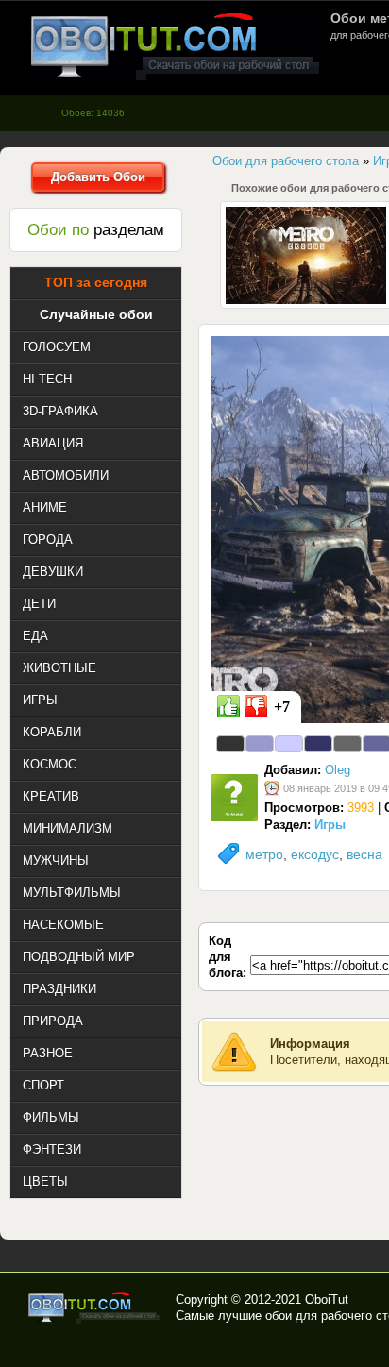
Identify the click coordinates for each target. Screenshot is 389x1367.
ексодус (315, 854)
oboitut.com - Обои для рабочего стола (175, 45)
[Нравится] (228, 706)
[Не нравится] (256, 706)
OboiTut (326, 1299)
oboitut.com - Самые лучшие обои (94, 1307)
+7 (282, 707)
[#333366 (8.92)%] (318, 743)
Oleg (337, 770)
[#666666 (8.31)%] (347, 743)
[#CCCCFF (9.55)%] (289, 743)
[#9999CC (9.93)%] (259, 743)
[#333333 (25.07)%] (230, 743)
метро (264, 854)
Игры (330, 825)
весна (364, 854)
